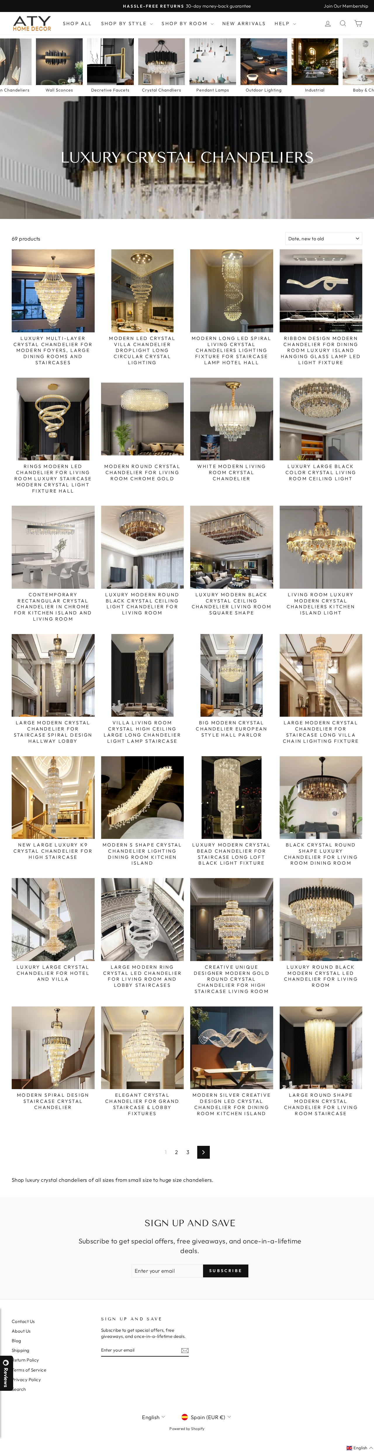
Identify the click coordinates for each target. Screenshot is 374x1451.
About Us (21, 1331)
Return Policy (25, 1360)
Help (283, 23)
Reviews (6, 1377)
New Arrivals (244, 23)
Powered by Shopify (186, 1428)
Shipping (21, 1350)
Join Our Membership (346, 6)
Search (19, 1389)
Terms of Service (29, 1370)
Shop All (77, 23)
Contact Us (23, 1321)
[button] (373, 1450)
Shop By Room (185, 23)
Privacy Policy (26, 1379)
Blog (16, 1340)
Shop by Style (125, 23)
